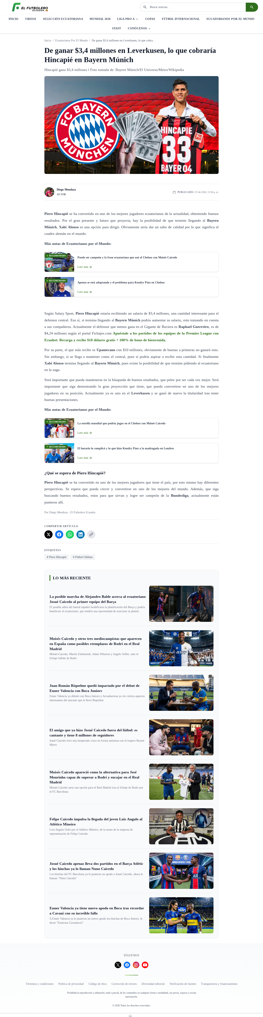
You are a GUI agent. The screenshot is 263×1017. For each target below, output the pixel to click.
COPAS (150, 19)
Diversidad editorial (153, 983)
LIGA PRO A (126, 19)
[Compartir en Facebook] (59, 534)
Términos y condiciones (39, 983)
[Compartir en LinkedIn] (80, 534)
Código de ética (98, 983)
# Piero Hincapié (56, 557)
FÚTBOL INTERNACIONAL (181, 19)
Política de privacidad (71, 983)
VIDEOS (30, 19)
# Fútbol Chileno (83, 557)
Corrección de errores (124, 983)
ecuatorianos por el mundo (71, 40)
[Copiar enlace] (91, 534)
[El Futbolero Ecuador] (30, 7)
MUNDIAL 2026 (100, 19)
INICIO (13, 19)
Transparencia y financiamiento (219, 983)
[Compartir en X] (48, 534)
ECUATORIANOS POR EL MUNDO (230, 19)
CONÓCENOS (137, 28)
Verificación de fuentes (183, 983)
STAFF (116, 28)
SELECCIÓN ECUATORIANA (63, 19)
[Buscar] (252, 7)
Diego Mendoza (66, 189)
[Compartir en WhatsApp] (70, 534)
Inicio (47, 40)
